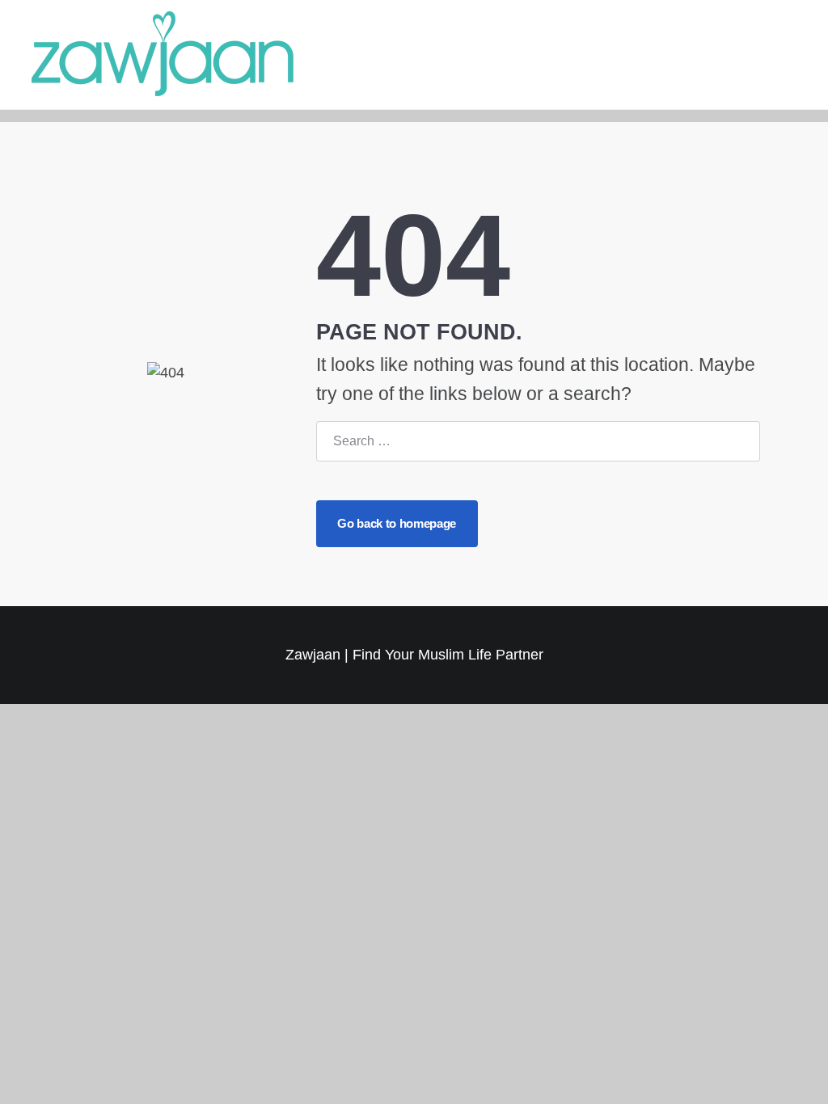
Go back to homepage (396, 523)
